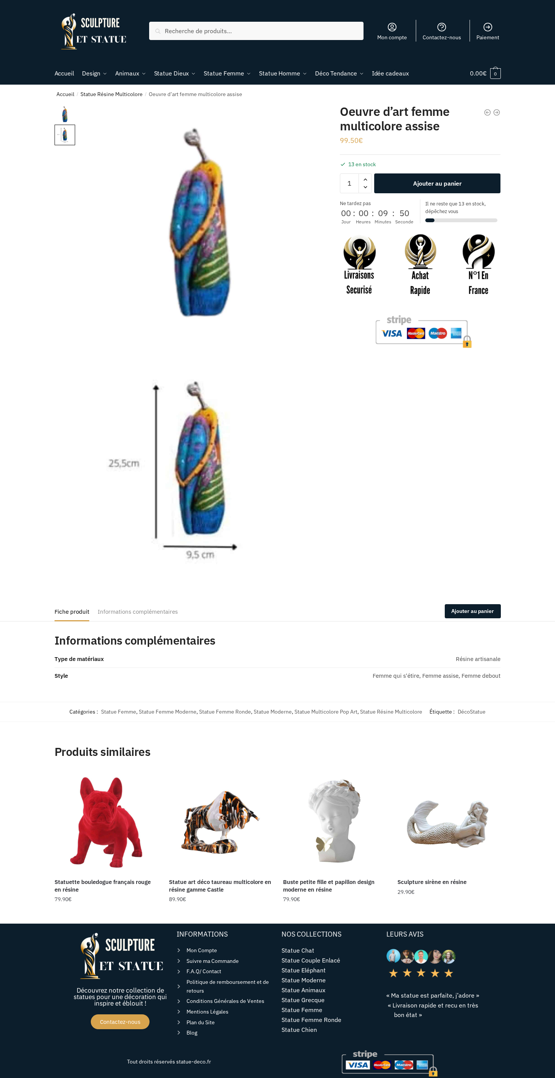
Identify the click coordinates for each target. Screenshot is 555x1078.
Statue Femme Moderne (167, 711)
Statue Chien (299, 1029)
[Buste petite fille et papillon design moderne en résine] (334, 821)
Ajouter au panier (437, 183)
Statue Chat (298, 950)
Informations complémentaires (138, 611)
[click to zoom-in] (200, 225)
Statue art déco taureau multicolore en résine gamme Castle (220, 885)
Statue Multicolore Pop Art (325, 711)
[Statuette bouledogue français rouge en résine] (106, 821)
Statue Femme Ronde (225, 711)
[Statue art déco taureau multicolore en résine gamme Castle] (220, 821)
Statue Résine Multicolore (111, 94)
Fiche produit (72, 611)
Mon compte (392, 37)
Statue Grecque (303, 1000)
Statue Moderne (273, 711)
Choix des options (220, 914)
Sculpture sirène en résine (432, 882)
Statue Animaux (303, 990)
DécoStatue (472, 711)
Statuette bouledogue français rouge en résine (103, 885)
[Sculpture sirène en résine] (448, 821)
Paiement (487, 37)
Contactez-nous (442, 37)
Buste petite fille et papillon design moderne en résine (329, 885)
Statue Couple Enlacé (311, 960)
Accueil (65, 94)
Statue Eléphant (304, 970)
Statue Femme (118, 711)
